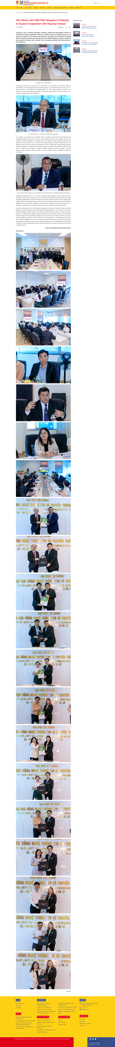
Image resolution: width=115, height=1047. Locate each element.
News (21, 12)
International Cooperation (60, 7)
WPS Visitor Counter (95, 1044)
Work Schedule (61, 1022)
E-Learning (82, 1019)
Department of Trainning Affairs (44, 1007)
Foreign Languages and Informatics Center (25, 1020)
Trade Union (18, 1005)
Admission (42, 7)
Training (36, 7)
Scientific (49, 7)
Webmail (60, 1020)
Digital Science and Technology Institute (46, 1029)
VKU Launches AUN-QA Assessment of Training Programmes (88, 35)
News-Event (29, 7)
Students (71, 7)
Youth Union (18, 1007)
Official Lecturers (62, 1024)
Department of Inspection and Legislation (67, 1007)
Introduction (19, 7)
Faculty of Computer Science (43, 1020)
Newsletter (82, 1025)
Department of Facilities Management (67, 1009)
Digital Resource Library (85, 1023)
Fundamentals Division (42, 1032)
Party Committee (19, 1003)
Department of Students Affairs (44, 1009)
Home (17, 12)
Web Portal (78, 7)
